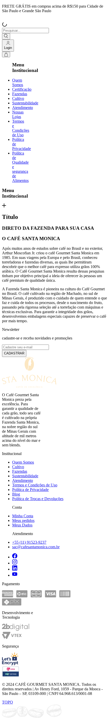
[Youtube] (59, 575)
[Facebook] (59, 556)
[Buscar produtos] (6, 36)
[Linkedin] (59, 568)
